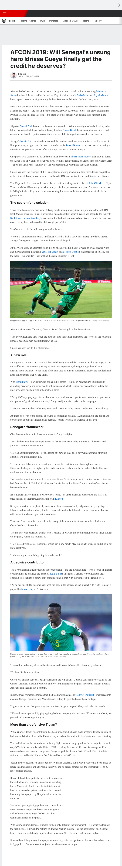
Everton (59, 498)
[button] (111, 13)
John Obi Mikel (97, 183)
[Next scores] (119, 5)
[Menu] (4, 13)
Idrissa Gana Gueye (81, 156)
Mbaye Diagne (28, 589)
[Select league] (10, 5)
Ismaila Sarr (26, 141)
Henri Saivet (22, 381)
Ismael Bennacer (74, 145)
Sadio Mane (83, 95)
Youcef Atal (26, 126)
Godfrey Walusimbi (85, 694)
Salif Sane (15, 218)
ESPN (17, 13)
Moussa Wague (71, 251)
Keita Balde (56, 573)
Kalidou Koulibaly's (32, 218)
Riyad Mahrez (101, 95)
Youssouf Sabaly (49, 251)
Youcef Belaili (69, 129)
